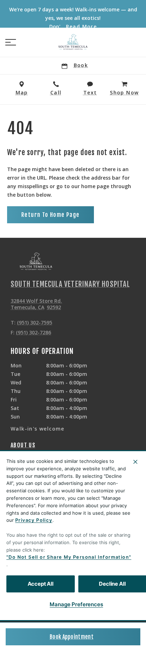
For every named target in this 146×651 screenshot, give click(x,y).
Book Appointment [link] (72, 636)
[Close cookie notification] (135, 462)
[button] (10, 42)
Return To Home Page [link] (50, 214)
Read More (81, 26)
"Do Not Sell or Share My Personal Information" (68, 557)
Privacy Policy (33, 520)
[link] (73, 42)
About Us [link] (23, 445)
